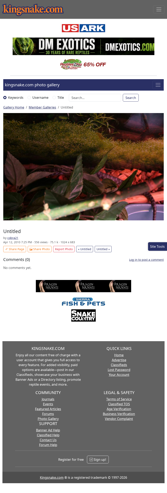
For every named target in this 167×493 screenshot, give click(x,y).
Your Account (119, 374)
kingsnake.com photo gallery (32, 85)
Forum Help (48, 445)
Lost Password (119, 370)
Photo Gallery (48, 418)
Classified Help (48, 435)
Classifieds (119, 365)
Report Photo (64, 249)
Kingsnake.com (52, 477)
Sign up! (99, 459)
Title (60, 97)
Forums (48, 414)
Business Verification (119, 414)
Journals (48, 399)
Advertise (119, 360)
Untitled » (103, 249)
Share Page (16, 249)
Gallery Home (13, 107)
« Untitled (84, 249)
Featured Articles (48, 409)
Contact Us (48, 440)
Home (119, 355)
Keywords (15, 97)
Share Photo (41, 249)
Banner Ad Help (48, 430)
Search (130, 97)
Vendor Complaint (119, 418)
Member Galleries (42, 107)
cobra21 (12, 238)
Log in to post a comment (146, 260)
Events (48, 404)
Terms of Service (119, 399)
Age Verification (119, 409)
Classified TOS (119, 404)
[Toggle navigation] (159, 9)
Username (40, 97)
